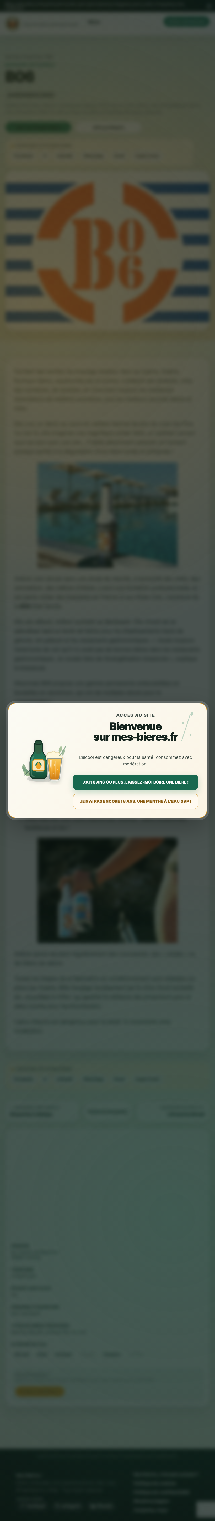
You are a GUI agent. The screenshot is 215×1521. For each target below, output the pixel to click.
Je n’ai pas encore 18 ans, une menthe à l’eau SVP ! (135, 801)
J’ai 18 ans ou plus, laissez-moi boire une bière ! (136, 782)
